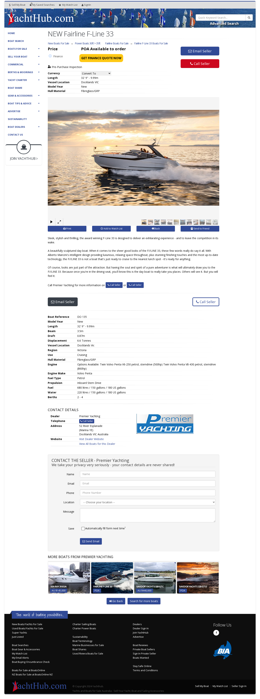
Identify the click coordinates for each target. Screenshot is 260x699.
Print (68, 228)
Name (70, 474)
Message (68, 511)
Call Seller (201, 63)
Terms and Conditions (145, 670)
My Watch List (19, 653)
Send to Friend (201, 228)
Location (68, 502)
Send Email (92, 541)
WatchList (69, 4)
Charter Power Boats (84, 628)
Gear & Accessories (20, 95)
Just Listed (18, 636)
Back (157, 228)
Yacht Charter (17, 80)
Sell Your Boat (17, 56)
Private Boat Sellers (144, 649)
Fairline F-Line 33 (151, 43)
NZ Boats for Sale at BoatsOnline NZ (32, 674)
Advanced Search (224, 23)
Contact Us (15, 134)
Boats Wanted (141, 657)
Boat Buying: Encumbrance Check (30, 662)
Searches (43, 4)
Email (71, 483)
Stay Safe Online (142, 666)
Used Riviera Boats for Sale (88, 653)
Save (71, 528)
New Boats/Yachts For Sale (27, 624)
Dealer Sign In (141, 628)
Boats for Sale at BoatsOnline (28, 670)
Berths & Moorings (20, 72)
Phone (70, 493)
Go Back (117, 601)
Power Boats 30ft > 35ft (87, 43)
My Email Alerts (20, 657)
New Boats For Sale (58, 43)
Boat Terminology (82, 641)
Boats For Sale (17, 48)
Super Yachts (19, 632)
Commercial (15, 64)
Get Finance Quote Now (101, 58)
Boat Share (15, 87)
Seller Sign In (239, 686)
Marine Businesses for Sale (88, 645)
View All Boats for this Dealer (97, 444)
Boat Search (16, 41)
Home (11, 33)
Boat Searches (20, 645)
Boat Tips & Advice (19, 103)
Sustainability (17, 119)
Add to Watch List (112, 228)
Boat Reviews (140, 645)
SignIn (87, 4)
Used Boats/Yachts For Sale (27, 628)
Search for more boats (144, 601)
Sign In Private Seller (144, 653)
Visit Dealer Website (91, 439)
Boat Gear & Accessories (26, 649)
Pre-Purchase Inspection (66, 67)
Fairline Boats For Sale (116, 43)
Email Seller (202, 51)
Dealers (137, 624)
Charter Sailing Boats (84, 624)
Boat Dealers (16, 127)
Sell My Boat (18, 4)
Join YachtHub (140, 632)
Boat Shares (79, 649)
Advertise (14, 111)
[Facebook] (216, 633)
